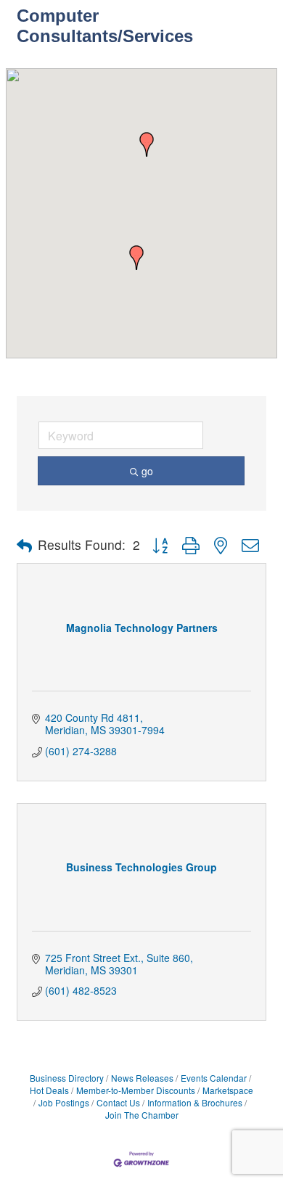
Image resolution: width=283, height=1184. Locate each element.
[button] (147, 144)
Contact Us (118, 1102)
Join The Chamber (142, 1115)
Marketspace (227, 1090)
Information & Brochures (194, 1102)
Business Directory (67, 1078)
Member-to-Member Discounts (135, 1090)
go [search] (147, 471)
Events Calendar (214, 1078)
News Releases (142, 1078)
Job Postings (63, 1102)
